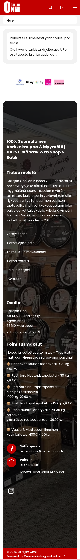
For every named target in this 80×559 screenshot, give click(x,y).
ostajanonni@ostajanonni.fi (41, 449)
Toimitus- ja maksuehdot (27, 252)
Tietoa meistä (18, 261)
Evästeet (14, 279)
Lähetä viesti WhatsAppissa (42, 472)
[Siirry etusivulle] (12, 7)
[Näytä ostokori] (62, 7)
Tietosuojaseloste (21, 243)
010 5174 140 (29, 462)
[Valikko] (75, 7)
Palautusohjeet (19, 270)
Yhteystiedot (17, 233)
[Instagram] (11, 490)
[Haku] (50, 7)
